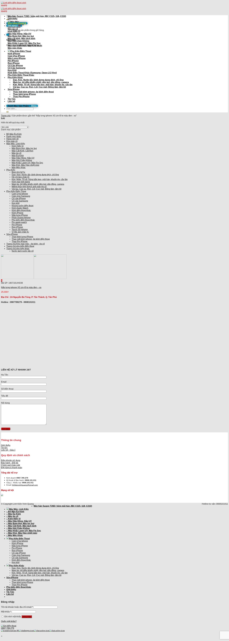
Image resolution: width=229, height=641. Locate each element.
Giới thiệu (12, 18)
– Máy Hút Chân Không (18, 528)
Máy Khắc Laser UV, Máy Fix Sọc (27, 163)
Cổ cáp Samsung (20, 201)
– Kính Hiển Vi (13, 519)
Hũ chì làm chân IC (21, 177)
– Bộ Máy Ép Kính (15, 511)
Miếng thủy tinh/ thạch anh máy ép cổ (29, 186)
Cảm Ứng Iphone (20, 194)
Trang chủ (5, 116)
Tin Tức (12, 99)
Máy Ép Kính (18, 155)
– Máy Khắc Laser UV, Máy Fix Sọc (23, 531)
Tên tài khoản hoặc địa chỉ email (17, 607)
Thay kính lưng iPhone (24, 94)
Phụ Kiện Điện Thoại (20, 51)
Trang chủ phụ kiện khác (17, 248)
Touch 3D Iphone (20, 229)
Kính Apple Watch (20, 208)
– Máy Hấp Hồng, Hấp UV (19, 521)
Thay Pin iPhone (21, 96)
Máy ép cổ (16, 153)
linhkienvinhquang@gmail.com (25, 485)
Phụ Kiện (10, 170)
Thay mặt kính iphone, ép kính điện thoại (33, 92)
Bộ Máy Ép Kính (14, 134)
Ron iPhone (17, 227)
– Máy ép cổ (12, 516)
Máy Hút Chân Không (22, 160)
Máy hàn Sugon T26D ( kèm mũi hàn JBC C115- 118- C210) (37, 16)
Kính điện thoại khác (21, 210)
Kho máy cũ (11, 141)
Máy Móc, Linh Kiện (15, 143)
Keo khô (15, 203)
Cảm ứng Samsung (21, 196)
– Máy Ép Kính (13, 514)
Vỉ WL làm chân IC (20, 232)
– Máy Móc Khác (14, 535)
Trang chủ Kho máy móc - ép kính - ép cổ (25, 244)
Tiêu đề (4, 396)
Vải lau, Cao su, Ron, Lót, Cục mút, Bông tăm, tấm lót (39, 87)
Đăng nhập (27, 617)
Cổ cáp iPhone (19, 198)
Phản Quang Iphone (21, 217)
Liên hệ (11, 101)
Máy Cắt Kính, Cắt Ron (22, 151)
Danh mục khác (13, 136)
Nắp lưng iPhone (20, 215)
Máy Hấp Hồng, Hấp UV (23, 158)
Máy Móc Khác (19, 167)
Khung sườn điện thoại (22, 206)
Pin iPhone (17, 225)
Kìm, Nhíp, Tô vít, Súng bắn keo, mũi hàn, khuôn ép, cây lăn (42, 85)
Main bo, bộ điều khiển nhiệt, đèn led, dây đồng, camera (41, 82)
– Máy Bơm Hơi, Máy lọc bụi (20, 523)
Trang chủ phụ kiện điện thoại (20, 246)
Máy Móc (14, 22)
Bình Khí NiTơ (18, 172)
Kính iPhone (17, 213)
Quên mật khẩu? (9, 621)
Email (3, 382)
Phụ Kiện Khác (15, 77)
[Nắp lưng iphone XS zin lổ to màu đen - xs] (34, 278)
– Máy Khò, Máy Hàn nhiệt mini (21, 533)
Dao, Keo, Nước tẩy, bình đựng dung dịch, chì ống (38, 80)
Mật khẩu (6, 612)
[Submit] (7, 111)
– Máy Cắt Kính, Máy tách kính (21, 526)
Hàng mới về (12, 139)
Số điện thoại (7, 389)
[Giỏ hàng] (7, 35)
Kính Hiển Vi (18, 146)
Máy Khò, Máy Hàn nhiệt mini (25, 165)
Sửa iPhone (14, 89)
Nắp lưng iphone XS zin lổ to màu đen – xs (21, 287)
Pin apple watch (19, 222)
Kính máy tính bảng (21, 182)
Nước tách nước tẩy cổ (23, 251)
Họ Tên (4, 375)
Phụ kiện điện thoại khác (23, 220)
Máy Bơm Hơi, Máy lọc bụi (24, 148)
